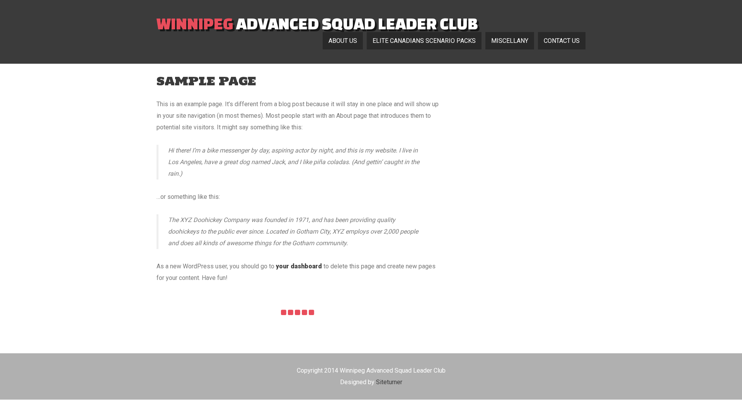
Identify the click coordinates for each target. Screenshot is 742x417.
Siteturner (389, 382)
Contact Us (562, 40)
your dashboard (299, 266)
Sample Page (206, 80)
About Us (342, 40)
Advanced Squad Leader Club (317, 23)
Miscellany (509, 40)
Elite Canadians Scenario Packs (424, 40)
